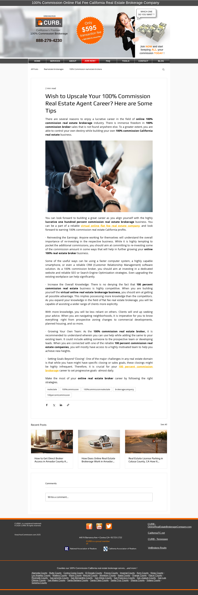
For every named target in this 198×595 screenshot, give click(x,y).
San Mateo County (56, 580)
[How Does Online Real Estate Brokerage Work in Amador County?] (99, 441)
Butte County (55, 573)
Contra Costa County (73, 573)
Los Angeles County (41, 575)
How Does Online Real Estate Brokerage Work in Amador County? (98, 460)
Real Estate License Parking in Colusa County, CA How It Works (146, 460)
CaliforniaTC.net (156, 533)
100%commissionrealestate (97, 389)
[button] (163, 69)
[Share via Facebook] (46, 405)
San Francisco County (124, 578)
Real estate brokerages (53, 69)
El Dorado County (93, 573)
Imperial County (127, 573)
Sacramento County (59, 578)
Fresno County (111, 573)
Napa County (124, 575)
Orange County (139, 575)
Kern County (143, 573)
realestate (52, 389)
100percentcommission (58, 395)
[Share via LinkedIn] (61, 405)
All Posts (34, 69)
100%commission (70, 389)
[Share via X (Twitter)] (53, 405)
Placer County (155, 575)
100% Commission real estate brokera (85, 69)
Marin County (75, 575)
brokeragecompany (124, 389)
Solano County (153, 580)
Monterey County (108, 575)
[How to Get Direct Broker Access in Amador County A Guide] (52, 441)
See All (164, 424)
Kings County (157, 573)
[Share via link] (68, 405)
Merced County (90, 575)
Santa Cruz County (120, 580)
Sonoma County (39, 583)
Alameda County (39, 573)
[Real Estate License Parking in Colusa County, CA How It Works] (146, 441)
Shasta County (138, 580)
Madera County (59, 575)
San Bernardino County (82, 578)
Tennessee (162, 539)
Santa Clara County (99, 580)
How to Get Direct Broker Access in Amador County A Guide (50, 460)
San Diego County (103, 578)
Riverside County (40, 578)
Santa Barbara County (77, 580)
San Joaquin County (146, 578)
